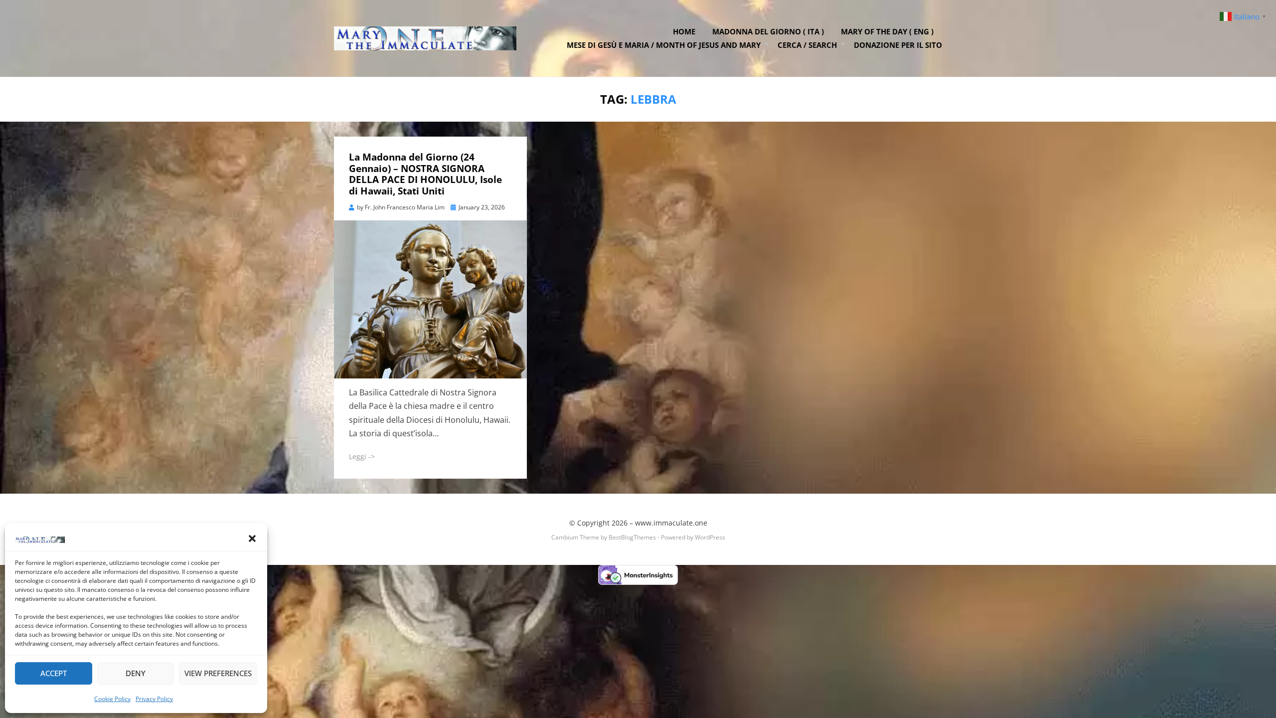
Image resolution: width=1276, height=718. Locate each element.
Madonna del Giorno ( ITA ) (768, 31)
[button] (252, 538)
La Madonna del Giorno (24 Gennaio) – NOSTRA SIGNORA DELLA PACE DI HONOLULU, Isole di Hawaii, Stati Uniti (425, 174)
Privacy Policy (154, 699)
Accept (53, 673)
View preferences (218, 673)
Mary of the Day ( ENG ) (887, 31)
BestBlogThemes (632, 537)
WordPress (710, 537)
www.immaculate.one (671, 523)
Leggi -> (362, 456)
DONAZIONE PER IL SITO (898, 45)
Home (684, 31)
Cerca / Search (807, 45)
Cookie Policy (112, 699)
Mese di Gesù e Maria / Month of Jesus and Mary (664, 45)
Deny (136, 673)
